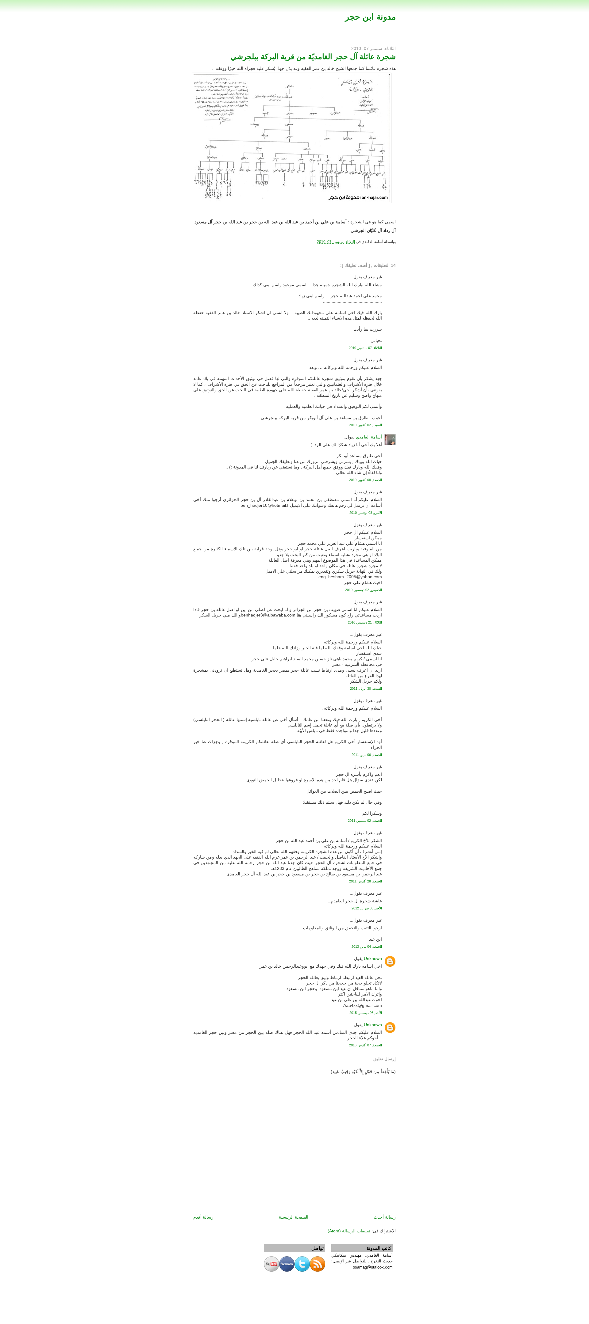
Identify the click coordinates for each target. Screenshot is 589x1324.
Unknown (373, 958)
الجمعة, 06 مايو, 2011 (367, 755)
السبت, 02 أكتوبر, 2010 (365, 425)
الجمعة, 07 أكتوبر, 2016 (365, 1045)
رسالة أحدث (385, 1217)
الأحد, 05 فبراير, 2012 (367, 908)
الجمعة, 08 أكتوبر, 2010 (365, 480)
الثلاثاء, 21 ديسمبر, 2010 (365, 622)
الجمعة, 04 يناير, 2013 (367, 946)
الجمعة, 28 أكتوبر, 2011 (365, 881)
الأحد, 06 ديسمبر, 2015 (365, 1013)
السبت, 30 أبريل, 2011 (366, 688)
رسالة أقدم (203, 1217)
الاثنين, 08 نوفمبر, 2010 (365, 512)
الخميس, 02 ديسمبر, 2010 (363, 590)
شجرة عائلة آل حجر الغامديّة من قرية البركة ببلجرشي (313, 56)
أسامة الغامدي (369, 436)
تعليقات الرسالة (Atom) (349, 1230)
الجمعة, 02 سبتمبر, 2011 (365, 820)
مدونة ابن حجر (370, 16)
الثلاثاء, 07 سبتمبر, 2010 (365, 348)
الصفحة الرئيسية (293, 1217)
